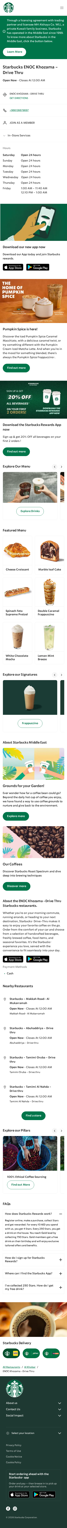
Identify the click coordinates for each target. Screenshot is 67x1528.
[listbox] (33, 496)
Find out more (16, 368)
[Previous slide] (54, 467)
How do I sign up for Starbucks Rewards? (25, 1260)
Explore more (16, 816)
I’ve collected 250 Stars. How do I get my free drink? (29, 1287)
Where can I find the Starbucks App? (28, 1273)
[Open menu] (62, 8)
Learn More (14, 52)
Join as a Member (22, 123)
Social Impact (14, 1415)
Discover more (16, 886)
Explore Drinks (30, 511)
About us (11, 1403)
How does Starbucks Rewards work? (28, 1214)
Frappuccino (30, 723)
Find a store (33, 1115)
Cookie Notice (14, 1457)
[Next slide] (61, 467)
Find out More (20, 1185)
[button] (33, 136)
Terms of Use (13, 1451)
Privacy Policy (13, 1445)
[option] (31, 496)
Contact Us (13, 1409)
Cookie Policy (13, 1462)
